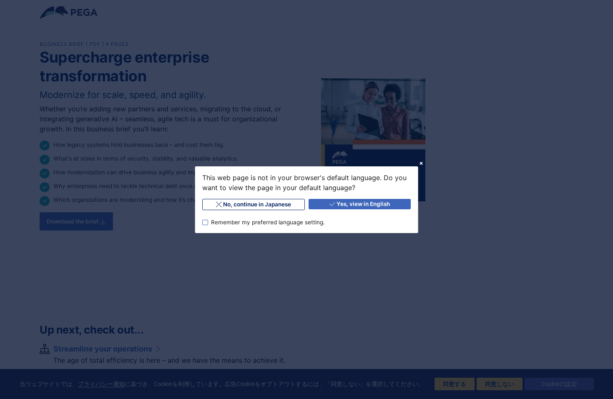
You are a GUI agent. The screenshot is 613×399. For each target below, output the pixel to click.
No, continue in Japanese (257, 204)
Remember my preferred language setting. (267, 221)
